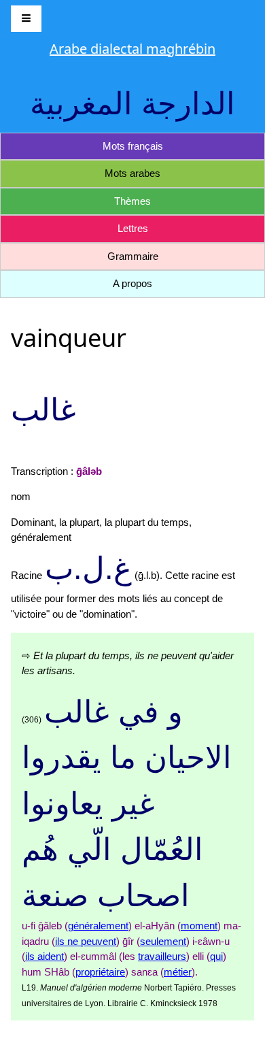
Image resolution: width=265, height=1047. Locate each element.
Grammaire (132, 256)
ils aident (44, 956)
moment (199, 925)
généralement (98, 925)
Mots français (133, 146)
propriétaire (100, 972)
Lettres (133, 228)
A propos (132, 283)
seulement (163, 941)
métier (178, 972)
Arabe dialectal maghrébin (132, 48)
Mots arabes (132, 173)
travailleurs (162, 956)
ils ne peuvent (85, 941)
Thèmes (132, 201)
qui (216, 956)
